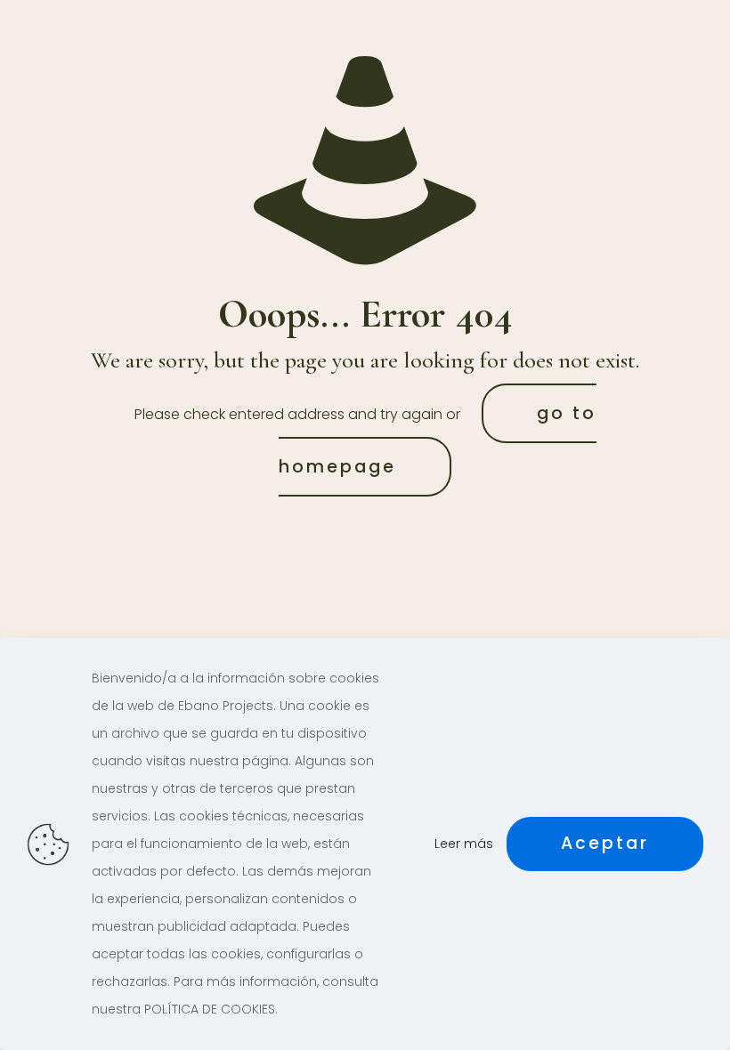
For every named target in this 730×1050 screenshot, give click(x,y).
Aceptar (605, 843)
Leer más (463, 843)
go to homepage (437, 440)
